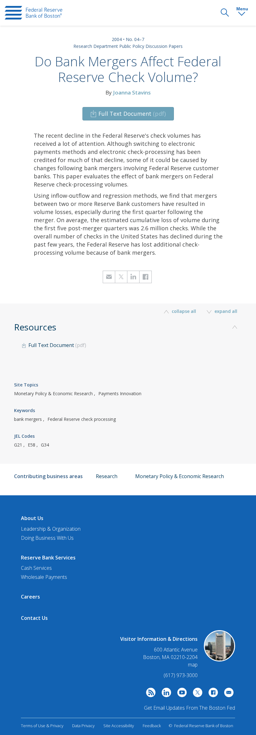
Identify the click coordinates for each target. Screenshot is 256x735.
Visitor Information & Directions (159, 638)
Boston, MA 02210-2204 (170, 657)
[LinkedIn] (165, 694)
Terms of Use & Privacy (42, 725)
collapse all (183, 311)
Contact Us (34, 618)
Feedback (152, 725)
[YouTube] (180, 694)
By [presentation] (128, 92)
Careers (30, 596)
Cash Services (36, 567)
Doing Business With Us (47, 537)
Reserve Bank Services (48, 557)
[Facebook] (211, 694)
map (193, 664)
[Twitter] (196, 694)
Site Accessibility (118, 725)
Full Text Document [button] (132, 113)
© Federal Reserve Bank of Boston (201, 725)
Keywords (24, 410)
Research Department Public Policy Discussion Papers (128, 46)
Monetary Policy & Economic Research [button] (179, 476)
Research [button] (106, 476)
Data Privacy (83, 725)
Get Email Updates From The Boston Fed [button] (189, 707)
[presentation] (33, 13)
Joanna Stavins (132, 92)
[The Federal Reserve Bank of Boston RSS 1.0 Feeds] (149, 694)
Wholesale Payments (44, 577)
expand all (225, 311)
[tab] (128, 347)
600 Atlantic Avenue (176, 650)
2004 (117, 39)
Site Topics (26, 384)
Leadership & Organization (51, 528)
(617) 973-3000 (181, 675)
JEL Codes (24, 436)
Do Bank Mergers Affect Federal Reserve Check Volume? (128, 69)
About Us (32, 518)
